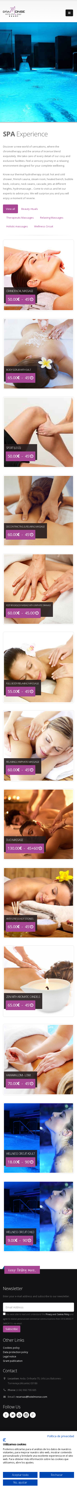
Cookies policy (11, 1347)
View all (10, 209)
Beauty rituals (29, 209)
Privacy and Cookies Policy (57, 1314)
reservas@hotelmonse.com (31, 1396)
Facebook (6, 1415)
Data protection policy (15, 1352)
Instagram (26, 1415)
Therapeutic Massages (20, 217)
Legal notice (9, 1356)
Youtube (19, 1415)
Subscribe (12, 1329)
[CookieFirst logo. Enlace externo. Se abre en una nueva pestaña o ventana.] (4, 1440)
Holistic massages (17, 226)
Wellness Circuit (43, 226)
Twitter (13, 1415)
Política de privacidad (60, 1436)
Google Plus (33, 1415)
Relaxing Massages (51, 217)
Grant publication (13, 1360)
